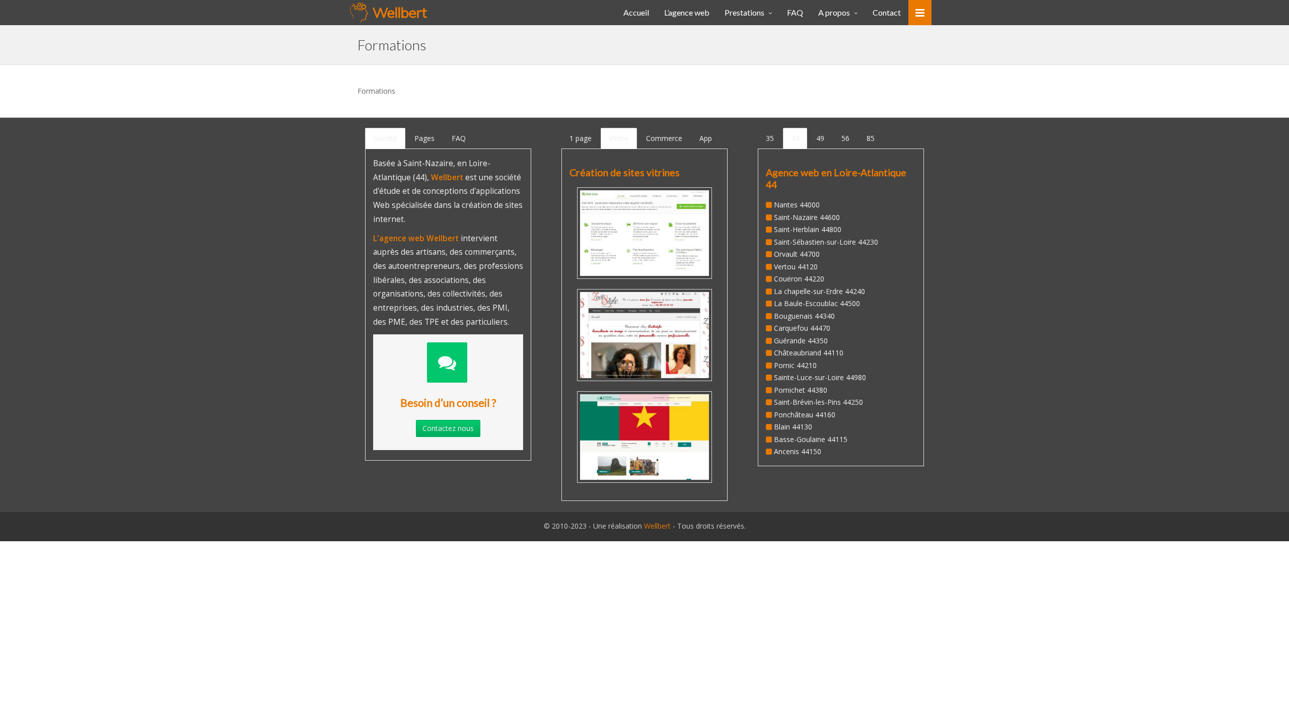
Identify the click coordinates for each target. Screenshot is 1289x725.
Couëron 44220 (799, 278)
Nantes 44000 (797, 204)
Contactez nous (448, 428)
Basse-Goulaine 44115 (810, 439)
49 (820, 138)
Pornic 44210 (795, 365)
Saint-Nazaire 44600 (807, 217)
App (705, 138)
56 (845, 138)
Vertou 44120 (796, 266)
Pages (424, 138)
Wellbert (658, 526)
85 (871, 138)
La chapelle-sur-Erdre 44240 (819, 291)
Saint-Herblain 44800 (807, 229)
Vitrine (619, 138)
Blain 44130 (793, 426)
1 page (580, 138)
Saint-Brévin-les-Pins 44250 (818, 402)
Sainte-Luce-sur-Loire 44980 (820, 377)
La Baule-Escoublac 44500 (817, 303)
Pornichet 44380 (800, 390)
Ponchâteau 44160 (804, 414)
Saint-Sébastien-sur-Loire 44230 (826, 242)
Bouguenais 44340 (804, 316)
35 (770, 138)
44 (795, 138)
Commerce (664, 138)
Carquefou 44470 (802, 328)
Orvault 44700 (797, 254)
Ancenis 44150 (797, 451)
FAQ (459, 138)
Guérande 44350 (801, 340)
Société (385, 138)
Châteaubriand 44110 (808, 352)
